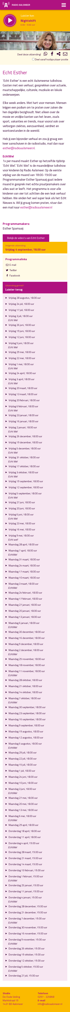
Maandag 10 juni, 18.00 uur (23, 783)
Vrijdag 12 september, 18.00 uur (25, 487)
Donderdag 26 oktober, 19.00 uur (26, 948)
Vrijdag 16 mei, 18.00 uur (21, 529)
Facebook (14, 275)
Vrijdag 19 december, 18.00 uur (25, 442)
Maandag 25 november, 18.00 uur (26, 659)
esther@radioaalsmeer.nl (19, 148)
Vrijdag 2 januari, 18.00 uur (22, 427)
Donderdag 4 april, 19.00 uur (23, 843)
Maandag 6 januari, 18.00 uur (23, 623)
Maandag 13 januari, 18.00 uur (24, 617)
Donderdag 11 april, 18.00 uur (24, 837)
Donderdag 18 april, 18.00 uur (24, 831)
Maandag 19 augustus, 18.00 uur (25, 731)
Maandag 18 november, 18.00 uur (26, 665)
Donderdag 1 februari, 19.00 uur (25, 876)
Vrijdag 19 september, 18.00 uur (25, 481)
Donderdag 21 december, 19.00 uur (27, 912)
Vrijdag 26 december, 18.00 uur (25, 436)
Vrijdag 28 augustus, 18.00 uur (24, 298)
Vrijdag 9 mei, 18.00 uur (21, 535)
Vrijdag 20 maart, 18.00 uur (22, 388)
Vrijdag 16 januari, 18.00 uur (23, 421)
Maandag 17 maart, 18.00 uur (24, 571)
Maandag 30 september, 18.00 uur (27, 707)
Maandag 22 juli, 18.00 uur (22, 758)
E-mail (12, 265)
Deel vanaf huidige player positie (51, 59)
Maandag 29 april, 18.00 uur (23, 825)
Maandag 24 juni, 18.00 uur (23, 777)
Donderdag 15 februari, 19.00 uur (26, 870)
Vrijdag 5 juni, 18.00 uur (21, 343)
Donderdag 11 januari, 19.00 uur (25, 891)
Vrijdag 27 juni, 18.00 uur (21, 502)
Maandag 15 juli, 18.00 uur (22, 764)
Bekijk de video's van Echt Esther (26, 238)
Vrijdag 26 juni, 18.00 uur (21, 325)
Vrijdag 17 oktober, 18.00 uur (24, 466)
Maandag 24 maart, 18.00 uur (24, 565)
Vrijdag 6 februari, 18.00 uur (23, 406)
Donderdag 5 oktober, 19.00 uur (25, 966)
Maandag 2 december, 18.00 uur (25, 650)
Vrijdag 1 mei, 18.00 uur (21, 364)
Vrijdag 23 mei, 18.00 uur (21, 523)
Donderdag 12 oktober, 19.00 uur (26, 960)
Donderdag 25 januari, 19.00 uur (25, 885)
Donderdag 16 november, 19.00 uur (27, 933)
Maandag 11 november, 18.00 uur (26, 671)
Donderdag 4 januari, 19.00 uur (25, 897)
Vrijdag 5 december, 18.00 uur (24, 448)
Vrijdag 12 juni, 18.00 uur (21, 337)
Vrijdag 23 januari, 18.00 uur (23, 415)
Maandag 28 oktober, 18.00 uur (25, 680)
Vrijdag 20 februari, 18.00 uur (24, 400)
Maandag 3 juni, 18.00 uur (22, 789)
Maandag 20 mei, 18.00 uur (23, 804)
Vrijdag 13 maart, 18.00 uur (22, 394)
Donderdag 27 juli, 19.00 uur (23, 975)
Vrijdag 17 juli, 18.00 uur (21, 310)
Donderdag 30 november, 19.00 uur (27, 927)
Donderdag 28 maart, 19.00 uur (25, 852)
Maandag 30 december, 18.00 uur (26, 632)
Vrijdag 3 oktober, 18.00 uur (23, 472)
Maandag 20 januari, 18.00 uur (24, 611)
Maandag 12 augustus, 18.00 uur (25, 737)
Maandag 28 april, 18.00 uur (23, 544)
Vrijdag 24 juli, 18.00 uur (21, 304)
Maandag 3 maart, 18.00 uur (23, 584)
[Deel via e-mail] (65, 54)
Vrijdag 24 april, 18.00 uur (22, 373)
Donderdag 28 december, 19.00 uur (27, 906)
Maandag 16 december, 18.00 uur (26, 638)
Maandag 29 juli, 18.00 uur (22, 752)
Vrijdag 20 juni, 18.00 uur (21, 508)
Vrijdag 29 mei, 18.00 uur (21, 352)
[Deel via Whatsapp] (46, 54)
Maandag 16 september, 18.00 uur (27, 719)
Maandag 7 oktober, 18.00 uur (24, 698)
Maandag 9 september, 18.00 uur (26, 725)
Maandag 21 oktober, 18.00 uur (25, 686)
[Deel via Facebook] (52, 54)
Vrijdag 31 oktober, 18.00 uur (24, 457)
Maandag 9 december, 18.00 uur (25, 644)
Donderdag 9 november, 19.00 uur (27, 939)
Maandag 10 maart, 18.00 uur (24, 577)
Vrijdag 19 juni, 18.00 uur (21, 331)
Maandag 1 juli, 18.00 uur (21, 771)
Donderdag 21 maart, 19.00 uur (25, 858)
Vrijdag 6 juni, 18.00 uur (21, 514)
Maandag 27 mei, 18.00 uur (23, 798)
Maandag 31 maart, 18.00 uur (24, 559)
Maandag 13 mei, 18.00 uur (23, 810)
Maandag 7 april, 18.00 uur (22, 550)
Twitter (13, 270)
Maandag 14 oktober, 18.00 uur (25, 692)
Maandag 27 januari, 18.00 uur (24, 605)
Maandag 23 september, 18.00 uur (27, 713)
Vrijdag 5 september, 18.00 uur (25, 493)
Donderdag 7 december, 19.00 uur (27, 918)
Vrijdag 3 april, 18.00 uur (21, 379)
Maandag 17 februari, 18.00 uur (25, 598)
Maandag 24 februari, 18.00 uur (25, 592)
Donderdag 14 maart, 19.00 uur (25, 864)
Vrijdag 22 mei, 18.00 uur (21, 358)
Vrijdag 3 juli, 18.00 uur (20, 316)
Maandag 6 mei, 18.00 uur (22, 816)
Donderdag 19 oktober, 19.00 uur (26, 954)
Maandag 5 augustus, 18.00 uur (25, 743)
